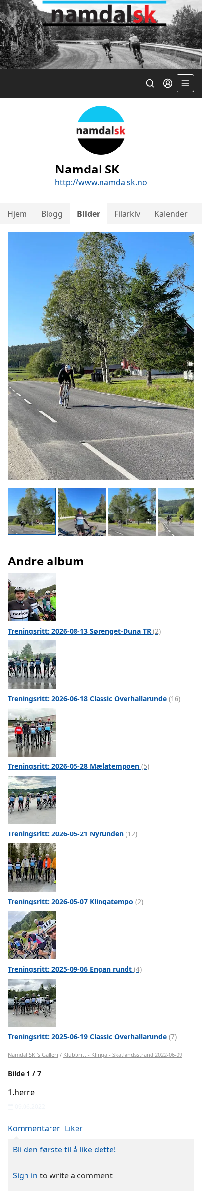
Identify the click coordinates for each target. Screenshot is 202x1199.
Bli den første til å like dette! (64, 1149)
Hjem (17, 213)
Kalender (171, 213)
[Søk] (150, 83)
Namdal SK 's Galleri (33, 1054)
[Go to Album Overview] (32, 595)
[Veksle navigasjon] (185, 83)
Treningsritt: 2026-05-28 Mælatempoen (78, 766)
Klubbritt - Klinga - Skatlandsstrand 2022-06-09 (122, 1054)
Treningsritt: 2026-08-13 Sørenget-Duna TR (84, 631)
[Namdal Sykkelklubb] (101, 34)
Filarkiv (127, 213)
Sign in (25, 1175)
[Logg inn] (168, 83)
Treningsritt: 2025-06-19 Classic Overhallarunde (92, 1036)
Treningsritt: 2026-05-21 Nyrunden (72, 833)
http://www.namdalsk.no (101, 182)
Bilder (88, 213)
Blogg (52, 213)
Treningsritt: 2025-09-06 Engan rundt (75, 969)
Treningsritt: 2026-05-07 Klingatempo (75, 901)
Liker (74, 1128)
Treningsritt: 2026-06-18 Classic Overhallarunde (94, 698)
